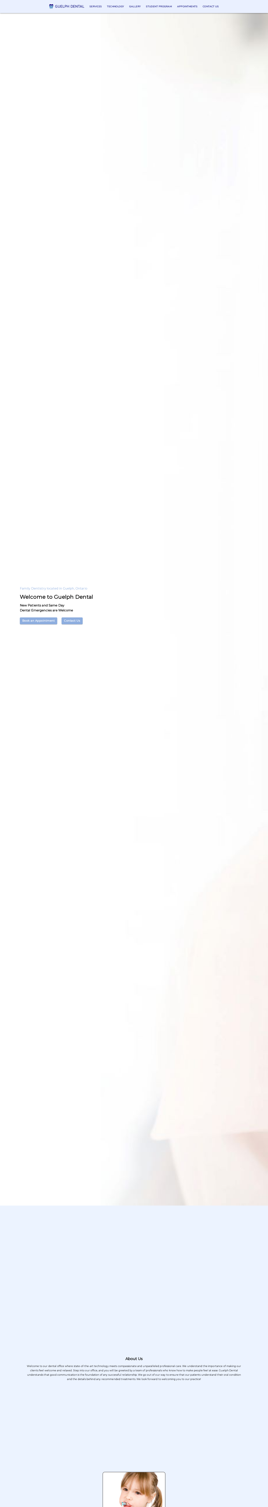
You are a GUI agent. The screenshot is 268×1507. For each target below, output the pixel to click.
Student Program (159, 6)
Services (95, 6)
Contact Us (72, 620)
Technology (115, 6)
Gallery (135, 6)
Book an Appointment (38, 620)
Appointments (187, 6)
